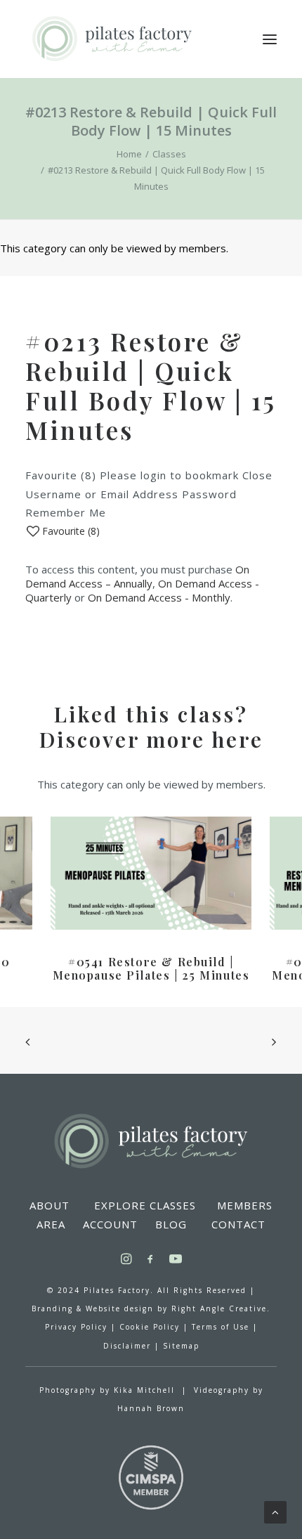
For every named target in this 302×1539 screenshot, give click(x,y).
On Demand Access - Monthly (159, 597)
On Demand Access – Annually (137, 576)
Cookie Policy (149, 1327)
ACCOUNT (110, 1224)
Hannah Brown (151, 1408)
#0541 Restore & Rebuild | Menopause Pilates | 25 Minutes (151, 968)
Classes (169, 154)
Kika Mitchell (144, 1390)
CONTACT (238, 1224)
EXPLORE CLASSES (145, 1205)
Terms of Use (220, 1327)
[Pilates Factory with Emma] (111, 39)
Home (129, 154)
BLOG (171, 1224)
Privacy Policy (76, 1327)
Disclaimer (127, 1346)
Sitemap (181, 1346)
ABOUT (49, 1205)
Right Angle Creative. (220, 1308)
